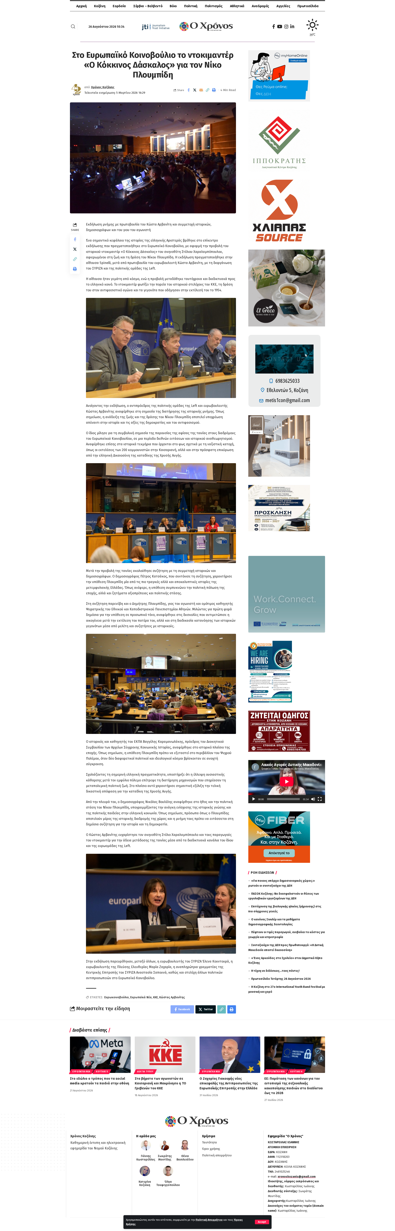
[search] (73, 26)
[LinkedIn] (292, 26)
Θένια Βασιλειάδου (185, 1158)
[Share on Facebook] (188, 90)
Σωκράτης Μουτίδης (165, 1158)
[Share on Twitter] (195, 90)
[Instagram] (286, 26)
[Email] (201, 90)
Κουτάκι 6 (296, 1071)
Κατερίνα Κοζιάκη (145, 1183)
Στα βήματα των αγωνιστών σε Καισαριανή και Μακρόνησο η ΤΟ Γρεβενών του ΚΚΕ (160, 1083)
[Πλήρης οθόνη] (320, 799)
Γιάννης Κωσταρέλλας (145, 1158)
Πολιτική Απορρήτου (209, 1219)
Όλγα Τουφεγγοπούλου (168, 1183)
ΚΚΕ (155, 997)
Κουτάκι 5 (102, 1071)
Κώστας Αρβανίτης (172, 997)
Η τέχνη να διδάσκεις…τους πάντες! (275, 971)
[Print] (214, 90)
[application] (286, 781)
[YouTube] (279, 26)
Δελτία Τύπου (145, 1071)
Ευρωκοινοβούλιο (116, 997)
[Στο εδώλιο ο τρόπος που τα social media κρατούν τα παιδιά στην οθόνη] (100, 1055)
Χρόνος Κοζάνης (102, 87)
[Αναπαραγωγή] (254, 799)
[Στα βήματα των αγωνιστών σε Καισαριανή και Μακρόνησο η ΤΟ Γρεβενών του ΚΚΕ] (165, 1055)
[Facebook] (273, 26)
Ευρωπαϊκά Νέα (141, 997)
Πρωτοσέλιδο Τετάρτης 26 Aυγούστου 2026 (281, 979)
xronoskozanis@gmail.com (297, 1176)
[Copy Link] (207, 90)
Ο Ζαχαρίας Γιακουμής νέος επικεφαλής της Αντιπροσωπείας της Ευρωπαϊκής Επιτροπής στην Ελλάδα (229, 1083)
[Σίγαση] (313, 799)
